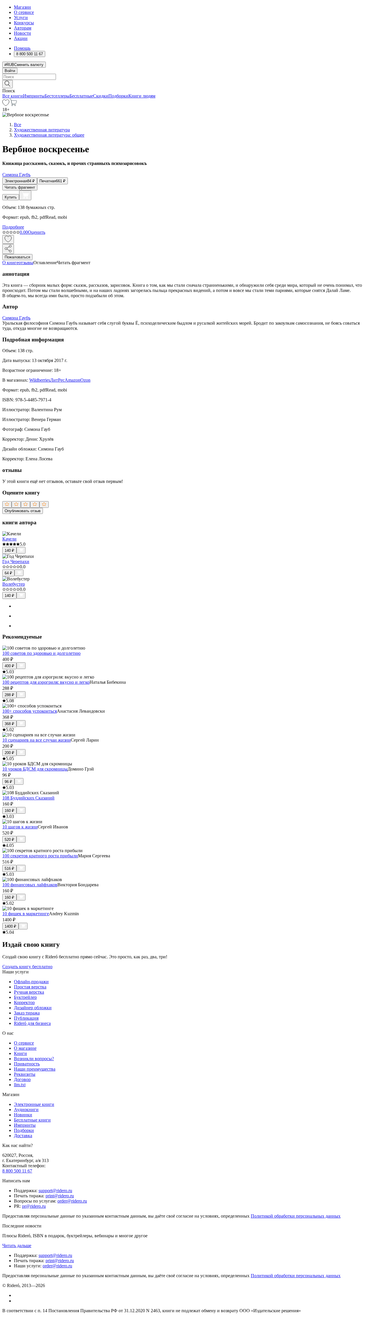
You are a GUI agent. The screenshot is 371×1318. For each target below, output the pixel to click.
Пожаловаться (17, 257)
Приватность (27, 1063)
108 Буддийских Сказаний (28, 797)
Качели (9, 538)
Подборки (118, 95)
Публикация (26, 1018)
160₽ (9, 810)
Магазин (22, 7)
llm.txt (20, 1084)
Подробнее (13, 227)
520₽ (9, 839)
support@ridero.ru (55, 1190)
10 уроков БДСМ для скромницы (35, 768)
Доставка (23, 1135)
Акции (21, 38)
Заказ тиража (27, 1012)
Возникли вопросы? (34, 1058)
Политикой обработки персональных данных (296, 1216)
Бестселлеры (57, 95)
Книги (20, 1053)
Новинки (23, 1114)
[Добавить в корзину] (25, 195)
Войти (10, 71)
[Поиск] (7, 84)
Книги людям (141, 95)
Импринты (34, 95)
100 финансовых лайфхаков (29, 884)
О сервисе (24, 12)
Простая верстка (30, 986)
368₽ (9, 724)
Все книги (12, 95)
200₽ (9, 753)
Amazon (72, 380)
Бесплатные (81, 95)
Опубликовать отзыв (23, 511)
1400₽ (10, 926)
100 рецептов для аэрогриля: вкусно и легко (46, 682)
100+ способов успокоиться (29, 711)
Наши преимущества (34, 1069)
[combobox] (185, 77)
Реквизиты (24, 1074)
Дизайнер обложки (33, 1007)
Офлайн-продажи (31, 981)
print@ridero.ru (60, 1195)
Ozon (85, 380)
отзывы (26, 262)
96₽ (8, 782)
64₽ (8, 573)
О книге (10, 262)
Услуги (21, 17)
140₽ (9, 550)
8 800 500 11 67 (17, 1170)
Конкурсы (24, 22)
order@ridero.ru (72, 1200)
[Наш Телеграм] (16, 1300)
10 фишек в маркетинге (25, 913)
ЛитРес (57, 380)
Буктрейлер (25, 997)
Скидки (100, 95)
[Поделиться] (8, 249)
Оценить (36, 232)
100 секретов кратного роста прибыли (40, 855)
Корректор (24, 1002)
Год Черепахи (15, 561)
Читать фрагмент (20, 187)
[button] (185, 83)
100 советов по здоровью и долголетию (41, 653)
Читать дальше (16, 1245)
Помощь (22, 48)
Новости (22, 33)
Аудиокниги (26, 1109)
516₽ (9, 868)
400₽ (9, 666)
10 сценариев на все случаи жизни (36, 740)
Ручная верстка (29, 992)
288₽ (9, 695)
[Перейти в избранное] (5, 104)
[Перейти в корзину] (13, 104)
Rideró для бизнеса (32, 1023)
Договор (22, 1079)
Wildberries (39, 380)
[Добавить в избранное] (8, 239)
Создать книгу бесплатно (27, 966)
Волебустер (13, 584)
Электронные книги (34, 1104)
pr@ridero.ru (34, 1206)
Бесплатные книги (32, 1119)
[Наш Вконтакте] (17, 1295)
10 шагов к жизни (20, 826)
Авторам (22, 27)
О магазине (25, 1048)
